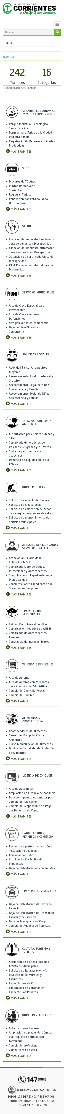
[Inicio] (29, 10)
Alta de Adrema (19, 678)
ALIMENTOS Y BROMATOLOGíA (32, 719)
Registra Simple (19, 137)
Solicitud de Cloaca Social (25, 505)
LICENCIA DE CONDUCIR (37, 775)
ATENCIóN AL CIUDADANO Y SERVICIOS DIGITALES (40, 546)
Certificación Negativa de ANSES (30, 629)
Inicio (9, 43)
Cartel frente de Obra (23, 1050)
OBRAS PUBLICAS (33, 487)
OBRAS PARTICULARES (37, 1015)
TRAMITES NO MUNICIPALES (31, 612)
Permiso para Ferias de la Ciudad (30, 132)
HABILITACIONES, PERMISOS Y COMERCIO (37, 835)
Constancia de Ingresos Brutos (29, 642)
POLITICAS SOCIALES (35, 354)
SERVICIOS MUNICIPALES (38, 292)
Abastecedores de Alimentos (28, 731)
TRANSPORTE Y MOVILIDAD (40, 891)
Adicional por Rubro (21, 855)
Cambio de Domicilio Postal (27, 691)
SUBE (25, 168)
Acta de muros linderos (24, 1028)
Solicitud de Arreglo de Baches (29, 500)
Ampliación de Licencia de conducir (32, 793)
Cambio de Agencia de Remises (29, 926)
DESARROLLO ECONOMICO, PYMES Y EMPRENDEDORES (40, 112)
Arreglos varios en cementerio (28, 323)
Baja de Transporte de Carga (28, 921)
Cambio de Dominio (21, 695)
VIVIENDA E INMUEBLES (38, 664)
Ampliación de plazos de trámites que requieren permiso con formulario (31, 1037)
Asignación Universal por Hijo (28, 624)
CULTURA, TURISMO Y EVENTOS (36, 950)
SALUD (26, 226)
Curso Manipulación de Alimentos (31, 744)
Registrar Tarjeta (20, 194)
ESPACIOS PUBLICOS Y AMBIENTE (36, 422)
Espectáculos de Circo (23, 983)
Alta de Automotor (21, 789)
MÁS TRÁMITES (20, 151)
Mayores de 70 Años (22, 181)
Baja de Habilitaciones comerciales (32, 868)
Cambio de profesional (23, 1045)
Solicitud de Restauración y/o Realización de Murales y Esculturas (28, 975)
